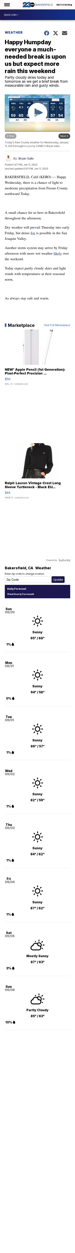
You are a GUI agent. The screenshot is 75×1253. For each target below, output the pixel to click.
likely (58, 253)
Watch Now (63, 5)
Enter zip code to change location (24, 573)
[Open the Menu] (6, 4)
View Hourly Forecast (20, 594)
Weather (14, 32)
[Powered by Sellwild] (64, 560)
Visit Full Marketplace (57, 325)
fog (33, 232)
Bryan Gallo (26, 158)
